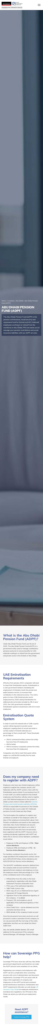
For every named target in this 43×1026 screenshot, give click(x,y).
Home (4, 301)
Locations (10, 301)
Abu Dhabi (19, 301)
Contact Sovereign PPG (21, 1017)
